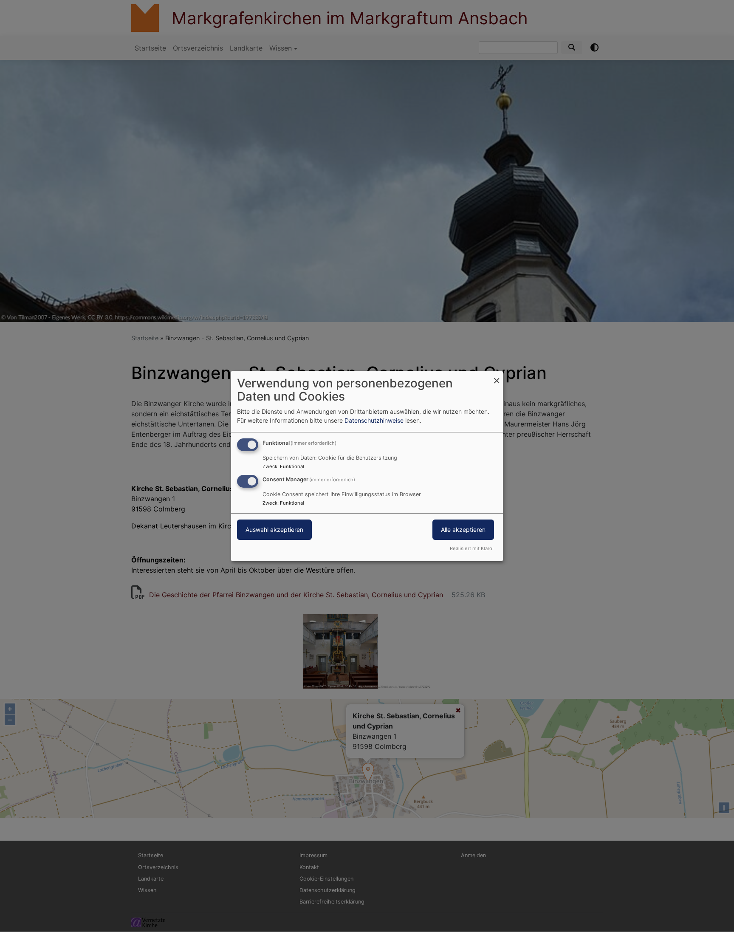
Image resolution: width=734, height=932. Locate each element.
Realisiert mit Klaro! (472, 548)
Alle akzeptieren (463, 529)
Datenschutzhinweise (374, 420)
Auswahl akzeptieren (274, 529)
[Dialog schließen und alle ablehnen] (496, 376)
